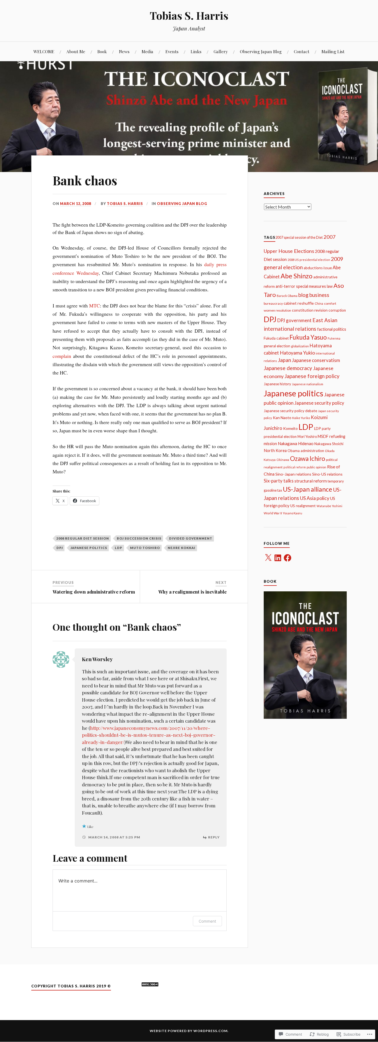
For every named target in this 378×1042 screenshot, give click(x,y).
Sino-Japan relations (293, 474)
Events (171, 51)
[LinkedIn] (277, 557)
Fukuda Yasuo (308, 337)
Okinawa (282, 459)
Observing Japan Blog (261, 51)
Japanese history (277, 384)
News (124, 51)
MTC (94, 305)
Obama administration (306, 450)
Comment (207, 921)
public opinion (316, 467)
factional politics (331, 329)
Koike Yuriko (301, 418)
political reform (294, 467)
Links (196, 51)
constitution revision (310, 310)
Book (102, 51)
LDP (118, 548)
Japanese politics (89, 548)
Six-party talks (279, 481)
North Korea (275, 450)
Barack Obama (287, 295)
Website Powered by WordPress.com (188, 1031)
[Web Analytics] (150, 984)
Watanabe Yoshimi (329, 506)
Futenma (334, 338)
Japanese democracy (288, 368)
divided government (190, 538)
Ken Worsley (97, 659)
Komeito (290, 428)
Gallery (221, 51)
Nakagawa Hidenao (296, 443)
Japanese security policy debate (290, 411)
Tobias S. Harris (189, 15)
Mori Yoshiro (307, 437)
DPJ (59, 548)
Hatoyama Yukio (297, 353)
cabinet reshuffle (299, 303)
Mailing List (333, 51)
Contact (301, 51)
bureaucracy (273, 303)
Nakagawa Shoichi (328, 444)
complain (62, 356)
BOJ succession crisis (139, 538)
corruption (337, 310)
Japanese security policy (319, 403)
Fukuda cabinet (276, 338)
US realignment (303, 506)
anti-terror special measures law (304, 286)
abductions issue (318, 268)
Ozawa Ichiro (307, 458)
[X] (268, 557)
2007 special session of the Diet (299, 237)
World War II (273, 513)
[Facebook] (287, 557)
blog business (313, 295)
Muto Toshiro (145, 548)
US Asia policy (314, 498)
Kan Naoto (282, 417)
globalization (300, 346)
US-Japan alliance (307, 489)
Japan (284, 360)
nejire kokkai (181, 548)
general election (277, 346)
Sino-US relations (327, 474)
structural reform (310, 480)
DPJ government (294, 320)
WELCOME (43, 51)
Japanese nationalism (307, 384)
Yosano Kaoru (292, 513)
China (319, 303)
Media (147, 51)
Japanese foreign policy (312, 376)
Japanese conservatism (316, 360)
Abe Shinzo (296, 276)
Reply (214, 837)
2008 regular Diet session (82, 538)
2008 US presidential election (309, 259)
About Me (75, 51)
